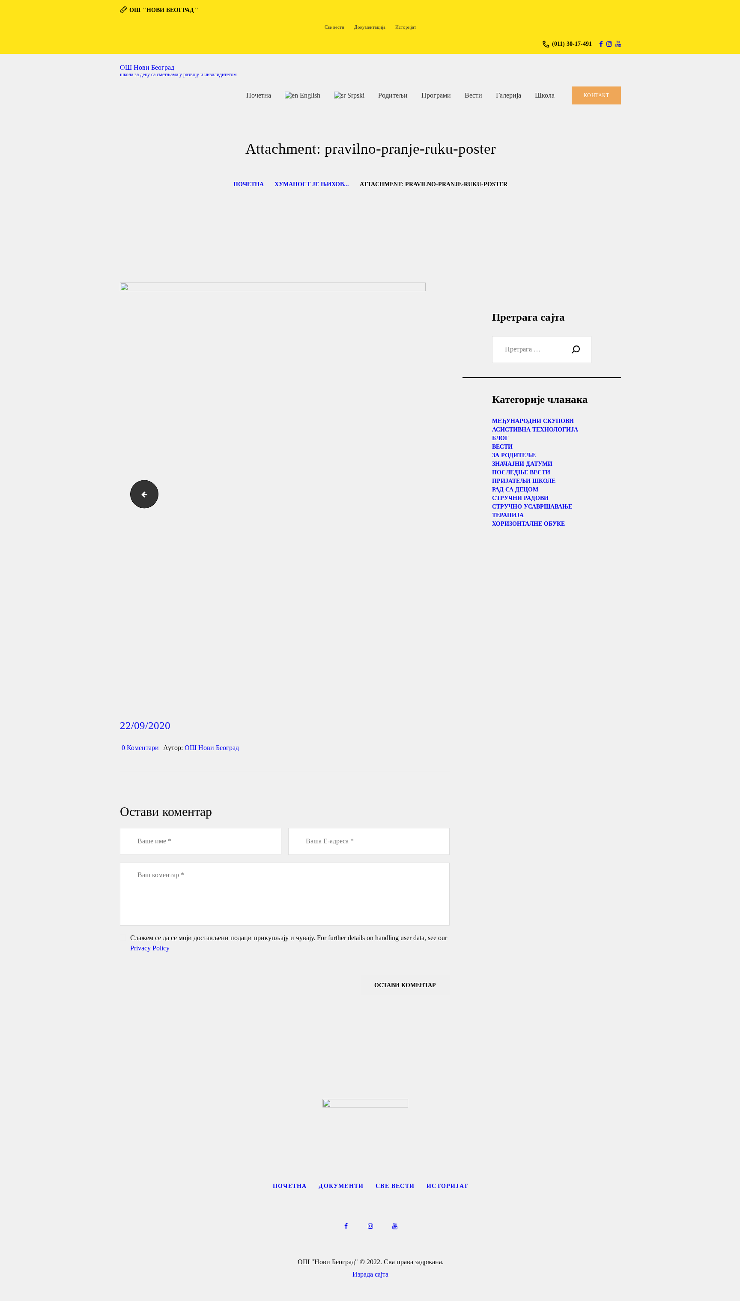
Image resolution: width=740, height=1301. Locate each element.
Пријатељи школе (523, 481)
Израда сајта (370, 1274)
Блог (500, 438)
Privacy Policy (150, 948)
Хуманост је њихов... (312, 184)
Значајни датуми (522, 464)
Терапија (508, 515)
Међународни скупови (533, 421)
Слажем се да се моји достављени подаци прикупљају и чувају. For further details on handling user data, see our (288, 943)
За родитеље (514, 455)
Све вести (395, 1186)
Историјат (447, 1186)
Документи (341, 1186)
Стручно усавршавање (532, 506)
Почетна (248, 184)
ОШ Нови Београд (212, 747)
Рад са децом (515, 489)
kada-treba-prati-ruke (141, 493)
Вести (502, 447)
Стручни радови (520, 498)
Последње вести (521, 472)
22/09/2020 (145, 725)
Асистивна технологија (535, 429)
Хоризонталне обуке (528, 524)
